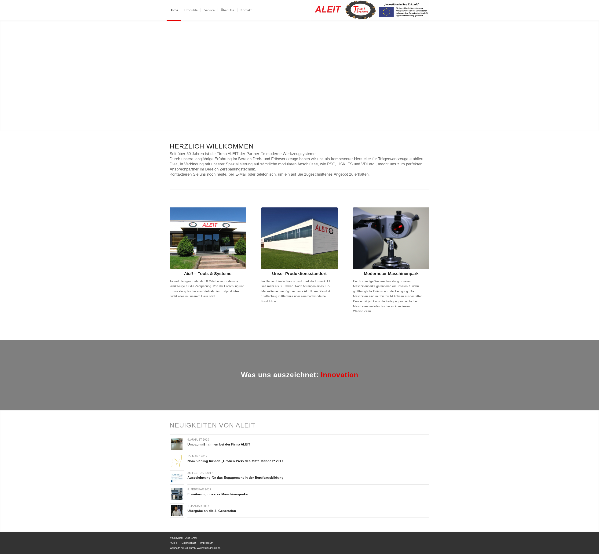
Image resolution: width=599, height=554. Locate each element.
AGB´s (173, 542)
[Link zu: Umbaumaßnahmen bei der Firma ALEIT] (177, 444)
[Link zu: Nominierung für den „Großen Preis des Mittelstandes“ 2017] (177, 461)
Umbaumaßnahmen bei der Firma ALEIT (218, 444)
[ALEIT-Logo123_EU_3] (370, 10)
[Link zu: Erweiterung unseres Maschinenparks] (177, 494)
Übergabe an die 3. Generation (211, 511)
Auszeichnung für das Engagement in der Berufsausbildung (235, 477)
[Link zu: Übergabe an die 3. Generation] (177, 510)
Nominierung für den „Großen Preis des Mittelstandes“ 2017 (235, 461)
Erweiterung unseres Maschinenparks (217, 494)
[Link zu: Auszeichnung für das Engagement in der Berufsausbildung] (177, 477)
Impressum (206, 542)
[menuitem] (174, 10)
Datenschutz (189, 542)
